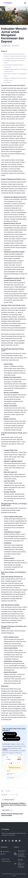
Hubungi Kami (6, 851)
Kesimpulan (7, 82)
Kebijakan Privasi (5, 859)
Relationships (21, 850)
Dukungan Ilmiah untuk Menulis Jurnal (15, 58)
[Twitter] (6, 841)
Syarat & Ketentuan (6, 861)
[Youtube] (16, 841)
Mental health (15, 45)
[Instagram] (9, 841)
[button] (25, 3)
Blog (4, 854)
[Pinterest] (12, 841)
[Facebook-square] (2, 841)
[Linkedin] (19, 841)
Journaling (8, 790)
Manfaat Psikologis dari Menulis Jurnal (15, 56)
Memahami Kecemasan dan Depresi (14, 54)
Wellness (20, 859)
